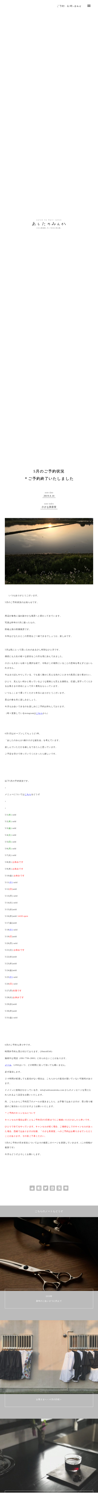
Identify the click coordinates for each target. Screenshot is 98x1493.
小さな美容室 (49, 507)
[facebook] (38, 1188)
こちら (39, 713)
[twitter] (45, 1188)
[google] (59, 1188)
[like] (32, 1188)
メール (8, 1065)
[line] (65, 1188)
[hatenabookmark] (52, 1188)
